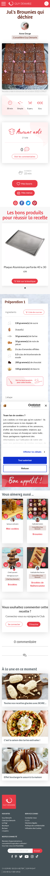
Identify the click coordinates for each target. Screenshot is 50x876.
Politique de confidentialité (34, 826)
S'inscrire (33, 624)
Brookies (12, 584)
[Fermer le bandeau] (46, 406)
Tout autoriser (25, 460)
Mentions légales (31, 823)
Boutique (5, 826)
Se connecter (14, 624)
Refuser (25, 468)
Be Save (5, 828)
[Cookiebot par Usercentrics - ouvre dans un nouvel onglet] (29, 405)
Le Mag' (5, 823)
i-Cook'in (5, 831)
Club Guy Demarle (8, 820)
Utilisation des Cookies (33, 828)
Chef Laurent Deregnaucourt (12, 574)
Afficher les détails (32, 452)
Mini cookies (12, 529)
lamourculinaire (12, 524)
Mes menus (26, 192)
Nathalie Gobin (37, 524)
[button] (3, 4)
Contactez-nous (31, 818)
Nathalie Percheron (37, 572)
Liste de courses (35, 312)
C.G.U (27, 820)
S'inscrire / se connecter (13, 868)
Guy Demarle (7, 818)
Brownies (37, 534)
